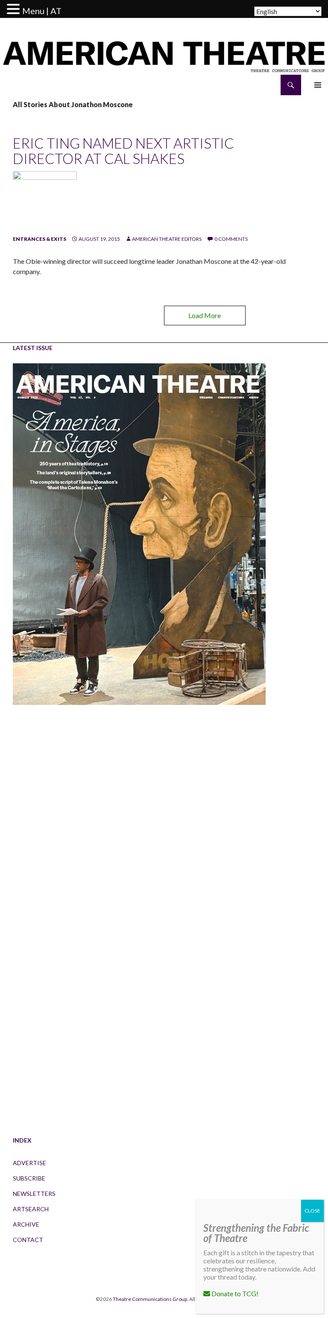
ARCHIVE (26, 1224)
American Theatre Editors (167, 239)
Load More (204, 315)
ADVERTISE (29, 1162)
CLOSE (312, 1210)
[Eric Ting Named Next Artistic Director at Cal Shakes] (45, 202)
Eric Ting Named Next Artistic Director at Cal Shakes (123, 150)
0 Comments (231, 239)
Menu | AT (42, 11)
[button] (14, 9)
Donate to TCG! (234, 1293)
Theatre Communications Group (150, 1299)
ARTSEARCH (31, 1209)
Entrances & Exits (39, 239)
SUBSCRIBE (29, 1178)
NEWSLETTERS (34, 1193)
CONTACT (28, 1239)
